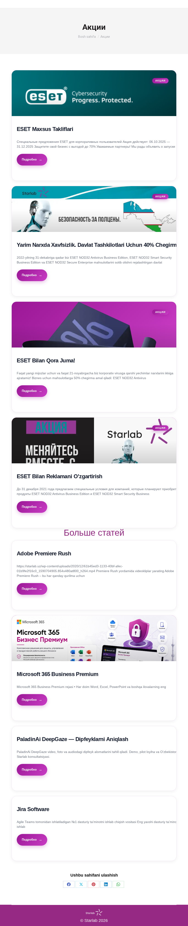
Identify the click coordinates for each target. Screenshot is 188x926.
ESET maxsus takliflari (45, 129)
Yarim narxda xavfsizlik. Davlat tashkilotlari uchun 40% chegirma (98, 245)
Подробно (29, 159)
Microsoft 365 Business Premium (57, 674)
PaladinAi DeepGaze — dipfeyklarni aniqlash (72, 739)
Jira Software (33, 809)
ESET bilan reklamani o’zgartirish (59, 476)
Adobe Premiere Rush (44, 553)
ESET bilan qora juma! (46, 360)
